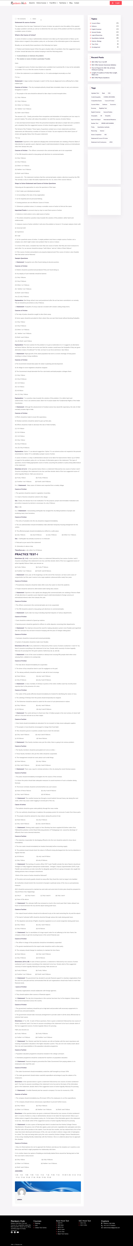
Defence (94, 26)
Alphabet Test (95, 93)
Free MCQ (53, 3)
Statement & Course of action (99, 138)
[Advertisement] (104, 168)
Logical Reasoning (97, 35)
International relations (110, 119)
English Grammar (96, 29)
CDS (109, 93)
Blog (70, 3)
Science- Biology (96, 41)
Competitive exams (96, 101)
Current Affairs (96, 23)
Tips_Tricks (95, 44)
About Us (32, 3)
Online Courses (41, 3)
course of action (109, 101)
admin (34, 19)
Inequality (107, 116)
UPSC (111, 142)
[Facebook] (12, 1232)
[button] (116, 3)
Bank (103, 93)
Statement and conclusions (98, 142)
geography (94, 116)
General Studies (96, 32)
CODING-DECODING (109, 97)
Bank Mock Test (62, 1221)
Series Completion (96, 135)
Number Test (94, 123)
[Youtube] (18, 1232)
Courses (37, 1221)
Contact (76, 3)
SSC (105, 135)
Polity (92, 127)
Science (102, 131)
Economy (93, 108)
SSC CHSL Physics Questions (100, 78)
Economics (113, 104)
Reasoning (94, 131)
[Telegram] (15, 1232)
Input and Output (96, 119)
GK (101, 116)
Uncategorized (96, 47)
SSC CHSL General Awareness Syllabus (104, 65)
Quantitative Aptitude (98, 38)
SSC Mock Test (85, 1221)
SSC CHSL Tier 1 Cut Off (99, 62)
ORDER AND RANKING (107, 123)
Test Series (62, 3)
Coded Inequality (96, 97)
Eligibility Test (103, 108)
